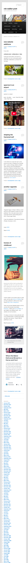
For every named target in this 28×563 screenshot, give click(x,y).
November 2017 (7, 419)
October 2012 (7, 492)
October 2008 (7, 555)
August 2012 (6, 495)
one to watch (12, 177)
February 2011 (7, 524)
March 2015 (6, 459)
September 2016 (7, 440)
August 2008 (6, 557)
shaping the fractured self (9, 135)
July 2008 (6, 559)
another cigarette (10, 187)
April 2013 (6, 483)
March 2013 (6, 484)
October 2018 (7, 410)
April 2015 (6, 457)
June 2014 (6, 465)
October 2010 (7, 528)
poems (20, 29)
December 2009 (7, 540)
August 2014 (6, 464)
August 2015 (6, 454)
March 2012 (6, 503)
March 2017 (6, 431)
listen (5, 32)
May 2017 (6, 427)
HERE (8, 227)
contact (14, 26)
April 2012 (6, 502)
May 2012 (6, 500)
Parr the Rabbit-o (18, 308)
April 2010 (6, 536)
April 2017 (6, 429)
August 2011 (6, 514)
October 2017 (7, 421)
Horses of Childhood (17, 299)
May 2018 (6, 413)
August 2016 (6, 442)
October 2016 (7, 438)
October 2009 (7, 543)
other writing (14, 29)
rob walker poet (10, 8)
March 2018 (6, 415)
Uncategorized (11, 78)
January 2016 (7, 448)
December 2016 (7, 435)
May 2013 (6, 481)
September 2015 (7, 453)
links (19, 26)
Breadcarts (6, 308)
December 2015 (7, 449)
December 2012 (7, 489)
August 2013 (6, 478)
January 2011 (7, 525)
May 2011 (6, 519)
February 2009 (7, 552)
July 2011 (6, 516)
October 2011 (7, 511)
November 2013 (7, 475)
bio (16, 32)
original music (7, 29)
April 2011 (6, 521)
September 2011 (7, 513)
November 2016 (7, 437)
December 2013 (7, 473)
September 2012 (7, 494)
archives (10, 23)
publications (10, 32)
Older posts (7, 400)
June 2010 (6, 533)
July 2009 (6, 547)
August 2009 (6, 546)
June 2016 (6, 443)
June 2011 (6, 517)
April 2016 (6, 445)
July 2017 (6, 424)
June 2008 (6, 560)
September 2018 (7, 412)
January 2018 (7, 418)
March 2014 (6, 470)
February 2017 (7, 432)
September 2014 (7, 462)
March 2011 (6, 522)
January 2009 (7, 554)
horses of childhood (7, 244)
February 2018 (7, 416)
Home (5, 23)
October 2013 (7, 476)
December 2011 (7, 508)
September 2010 (7, 530)
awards (15, 23)
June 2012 (6, 498)
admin (5, 48)
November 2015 (7, 451)
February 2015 (7, 461)
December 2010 (7, 527)
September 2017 (7, 423)
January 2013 (7, 487)
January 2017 (7, 434)
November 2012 (7, 491)
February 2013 (7, 486)
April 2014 (6, 468)
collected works (7, 26)
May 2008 (6, 562)
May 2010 (6, 535)
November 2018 (7, 408)
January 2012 (7, 506)
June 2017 (6, 426)
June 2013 (6, 480)
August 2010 (6, 532)
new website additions (8, 43)
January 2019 (7, 407)
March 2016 (6, 446)
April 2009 (6, 549)
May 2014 (6, 467)
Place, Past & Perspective (13, 302)
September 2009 (7, 544)
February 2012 (7, 505)
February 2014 (7, 472)
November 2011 (7, 510)
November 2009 (7, 541)
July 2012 (6, 497)
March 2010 (6, 538)
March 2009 (6, 551)
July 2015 (6, 456)
